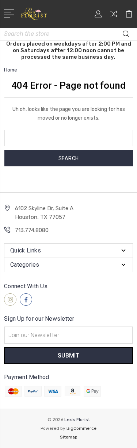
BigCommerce (81, 428)
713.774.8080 (32, 230)
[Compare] (114, 16)
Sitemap (68, 437)
